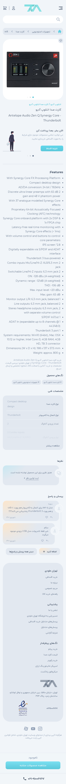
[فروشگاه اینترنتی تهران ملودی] (33, 8)
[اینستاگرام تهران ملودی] (40, 729)
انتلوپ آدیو (56, 104)
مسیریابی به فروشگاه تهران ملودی (42, 615)
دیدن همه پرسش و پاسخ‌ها (21, 551)
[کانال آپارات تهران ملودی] (26, 729)
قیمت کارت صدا (51, 654)
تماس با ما (53, 610)
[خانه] (59, 31)
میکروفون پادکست (49, 671)
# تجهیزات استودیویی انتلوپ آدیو (26, 382)
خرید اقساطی (52, 577)
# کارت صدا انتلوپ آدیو (52, 382)
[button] (33, 97)
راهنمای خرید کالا (50, 594)
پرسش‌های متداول (49, 627)
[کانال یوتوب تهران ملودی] (33, 729)
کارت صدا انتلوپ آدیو (38, 104)
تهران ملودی (51, 570)
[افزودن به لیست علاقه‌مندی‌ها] (60, 40)
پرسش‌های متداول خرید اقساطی (43, 621)
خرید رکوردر (53, 660)
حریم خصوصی (51, 588)
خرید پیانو (53, 649)
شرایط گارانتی (52, 632)
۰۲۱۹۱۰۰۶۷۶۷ (52, 708)
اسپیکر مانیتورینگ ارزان (46, 666)
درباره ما (54, 582)
